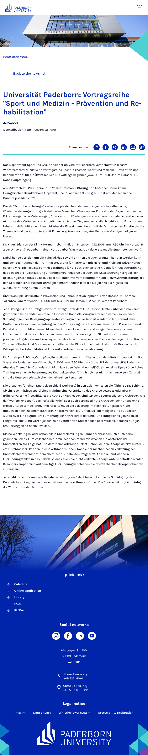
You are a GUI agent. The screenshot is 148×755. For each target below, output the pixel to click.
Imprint (19, 712)
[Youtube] (92, 635)
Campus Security (75, 686)
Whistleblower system (74, 712)
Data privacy (42, 712)
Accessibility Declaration (116, 712)
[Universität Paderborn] (74, 734)
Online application (27, 590)
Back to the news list (29, 73)
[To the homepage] (18, 7)
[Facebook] (68, 635)
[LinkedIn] (80, 635)
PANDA (19, 610)
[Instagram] (56, 635)
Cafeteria (20, 584)
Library (19, 597)
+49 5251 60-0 (73, 678)
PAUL (17, 604)
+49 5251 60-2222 (75, 690)
